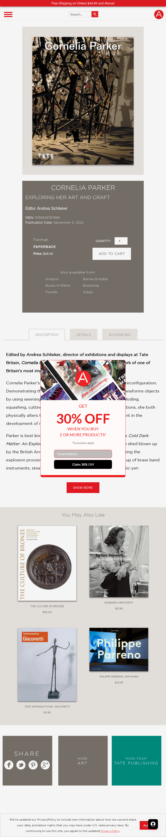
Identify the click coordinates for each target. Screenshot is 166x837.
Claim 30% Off (83, 464)
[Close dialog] (120, 365)
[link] (83, 378)
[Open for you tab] (153, 824)
